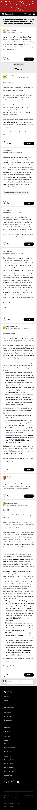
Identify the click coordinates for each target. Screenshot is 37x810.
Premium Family (9, 768)
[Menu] (34, 14)
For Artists (7, 716)
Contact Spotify (9, 751)
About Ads (6, 800)
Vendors (7, 731)
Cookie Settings (15, 798)
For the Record (8, 708)
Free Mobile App (9, 748)
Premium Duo (8, 764)
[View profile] (4, 31)
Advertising (8, 724)
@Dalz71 (7, 510)
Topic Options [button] (18, 65)
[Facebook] (18, 782)
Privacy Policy (7, 798)
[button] (34, 31)
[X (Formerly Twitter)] (12, 782)
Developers (8, 720)
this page (28, 105)
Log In (29, 14)
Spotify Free (8, 775)
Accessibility (13, 800)
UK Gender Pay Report (9, 806)
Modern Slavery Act (8, 803)
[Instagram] (6, 782)
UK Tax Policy (17, 803)
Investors (7, 728)
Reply (29, 59)
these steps (23, 8)
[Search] (25, 14)
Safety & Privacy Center (13, 795)
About (6, 700)
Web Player (8, 744)
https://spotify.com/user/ (14, 435)
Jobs (5, 704)
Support (7, 740)
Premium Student (9, 771)
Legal (5, 795)
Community (9, 14)
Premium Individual (10, 760)
